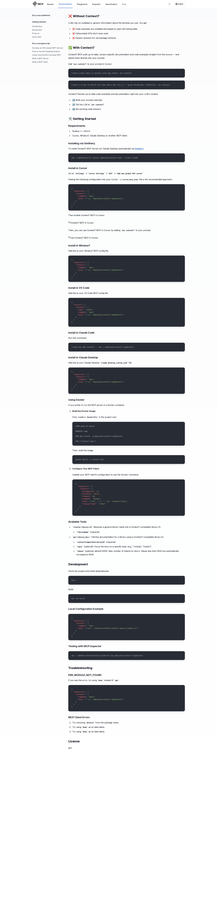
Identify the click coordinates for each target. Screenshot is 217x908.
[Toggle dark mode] (169, 4)
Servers (50, 4)
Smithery (139, 148)
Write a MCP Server (40, 58)
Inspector (96, 4)
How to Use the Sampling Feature (46, 51)
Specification (111, 4)
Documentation (65, 4)
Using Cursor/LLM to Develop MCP (46, 55)
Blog (124, 4)
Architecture (37, 26)
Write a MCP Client (40, 62)
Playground (82, 4)
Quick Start (36, 37)
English (180, 4)
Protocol (35, 33)
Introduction (37, 30)
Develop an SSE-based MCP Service (47, 48)
